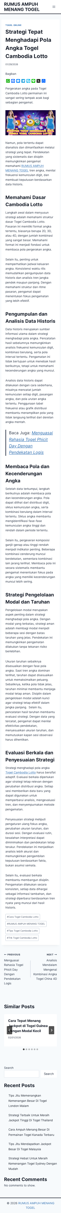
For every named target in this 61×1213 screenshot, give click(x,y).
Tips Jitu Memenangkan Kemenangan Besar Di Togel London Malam (27, 1101)
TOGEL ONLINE (13, 25)
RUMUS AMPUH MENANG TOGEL (26, 923)
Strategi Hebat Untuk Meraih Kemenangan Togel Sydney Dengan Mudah (32, 1163)
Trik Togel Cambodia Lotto (22, 937)
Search (9, 1067)
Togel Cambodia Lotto (20, 772)
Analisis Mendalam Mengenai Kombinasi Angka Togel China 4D (45, 966)
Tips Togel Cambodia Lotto (22, 930)
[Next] (51, 1030)
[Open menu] (54, 6)
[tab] (24, 1049)
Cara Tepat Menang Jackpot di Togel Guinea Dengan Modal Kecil (28, 1026)
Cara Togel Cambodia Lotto (22, 916)
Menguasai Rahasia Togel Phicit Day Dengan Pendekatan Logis (13, 969)
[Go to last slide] (9, 1030)
